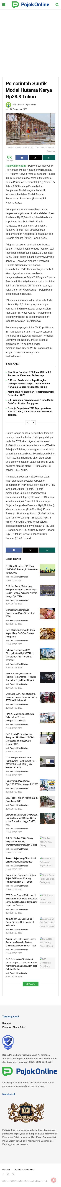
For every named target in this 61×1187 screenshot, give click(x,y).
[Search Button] (57, 4)
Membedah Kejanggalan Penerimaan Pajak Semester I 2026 (20, 613)
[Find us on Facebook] (3, 1174)
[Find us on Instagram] (8, 1174)
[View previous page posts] (27, 422)
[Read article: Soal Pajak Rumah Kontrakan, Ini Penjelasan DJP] (47, 801)
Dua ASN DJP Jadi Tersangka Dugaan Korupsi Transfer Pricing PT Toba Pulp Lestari (21, 697)
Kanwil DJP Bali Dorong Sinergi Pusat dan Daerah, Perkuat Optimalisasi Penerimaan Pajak (21, 942)
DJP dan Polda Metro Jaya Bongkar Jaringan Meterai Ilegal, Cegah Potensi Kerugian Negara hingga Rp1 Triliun (29, 383)
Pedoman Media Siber (13, 1027)
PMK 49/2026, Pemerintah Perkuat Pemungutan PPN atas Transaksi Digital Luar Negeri (21, 676)
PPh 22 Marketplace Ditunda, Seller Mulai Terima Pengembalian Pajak (20, 717)
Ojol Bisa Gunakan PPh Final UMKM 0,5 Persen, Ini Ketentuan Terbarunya (22, 569)
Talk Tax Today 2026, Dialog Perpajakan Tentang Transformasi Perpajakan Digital (21, 841)
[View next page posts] (33, 422)
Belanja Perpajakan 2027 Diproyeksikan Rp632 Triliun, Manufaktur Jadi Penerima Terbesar (30, 411)
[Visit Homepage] (30, 4)
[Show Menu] (3, 4)
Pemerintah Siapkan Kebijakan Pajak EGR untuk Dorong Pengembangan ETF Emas (21, 878)
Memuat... (31, 984)
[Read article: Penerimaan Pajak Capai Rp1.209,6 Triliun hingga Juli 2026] (47, 785)
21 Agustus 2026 (14, 580)
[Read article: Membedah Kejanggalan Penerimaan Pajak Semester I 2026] (47, 613)
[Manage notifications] (53, 1180)
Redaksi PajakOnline (26, 104)
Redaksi (6, 1023)
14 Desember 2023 (18, 109)
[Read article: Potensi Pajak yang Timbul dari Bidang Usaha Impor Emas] (47, 862)
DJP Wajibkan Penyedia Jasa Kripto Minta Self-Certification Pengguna (20, 633)
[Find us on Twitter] (13, 1174)
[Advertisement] (30, 41)
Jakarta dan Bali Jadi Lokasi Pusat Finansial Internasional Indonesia (19, 922)
